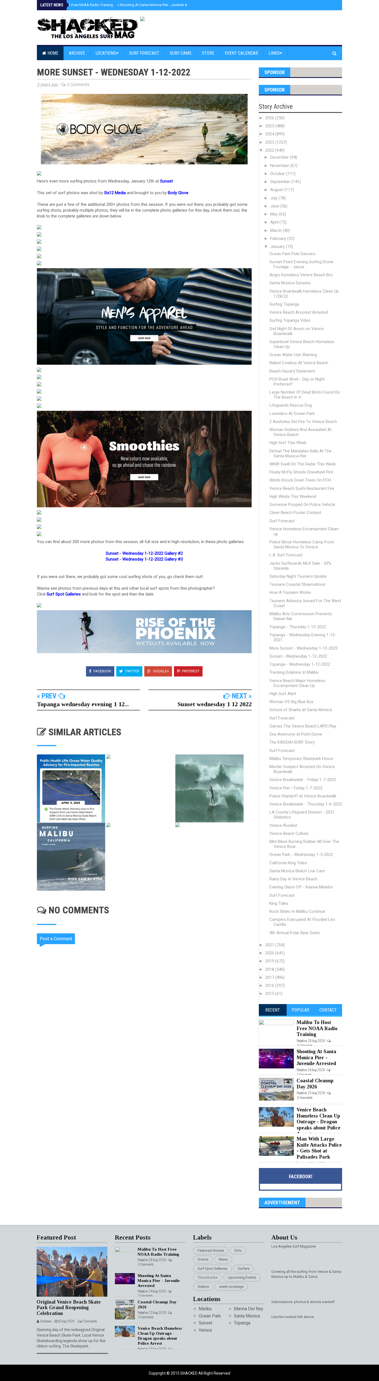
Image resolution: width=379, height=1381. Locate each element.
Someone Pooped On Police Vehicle (302, 504)
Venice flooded (283, 825)
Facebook (102, 671)
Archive (77, 53)
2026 (270, 117)
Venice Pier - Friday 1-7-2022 (295, 787)
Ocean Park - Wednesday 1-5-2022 (301, 854)
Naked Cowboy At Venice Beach (298, 362)
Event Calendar (241, 53)
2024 (270, 133)
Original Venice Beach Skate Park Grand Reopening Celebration (69, 1307)
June (275, 206)
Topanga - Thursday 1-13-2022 (297, 626)
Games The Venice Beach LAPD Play (302, 726)
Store (208, 53)
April (274, 222)
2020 (270, 953)
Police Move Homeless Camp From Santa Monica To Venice (301, 544)
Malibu (205, 1308)
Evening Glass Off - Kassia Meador (301, 887)
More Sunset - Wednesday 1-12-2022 (303, 648)
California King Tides (288, 862)
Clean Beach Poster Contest (295, 512)
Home (52, 53)
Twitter (131, 671)
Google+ (160, 671)
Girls (237, 1250)
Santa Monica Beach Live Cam (297, 870)
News (223, 1259)
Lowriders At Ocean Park (292, 413)
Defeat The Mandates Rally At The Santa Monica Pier (300, 453)
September (280, 181)
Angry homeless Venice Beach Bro (301, 274)
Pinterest (190, 671)
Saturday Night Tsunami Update (298, 576)
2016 (270, 985)
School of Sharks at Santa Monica (300, 709)
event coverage (231, 1286)
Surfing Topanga (284, 304)
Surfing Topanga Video (290, 320)
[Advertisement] (148, 1111)
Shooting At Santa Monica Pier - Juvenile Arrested (158, 5)
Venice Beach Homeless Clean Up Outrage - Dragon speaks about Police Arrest (318, 1121)
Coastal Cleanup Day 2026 (315, 1083)
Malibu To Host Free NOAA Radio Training (78, 5)
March (276, 230)
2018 (270, 969)
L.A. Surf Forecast (285, 555)
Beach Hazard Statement (292, 371)
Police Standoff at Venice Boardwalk (302, 796)
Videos (203, 1286)
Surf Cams (180, 53)
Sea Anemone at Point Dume (295, 734)
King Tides (278, 903)
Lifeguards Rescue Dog (290, 405)
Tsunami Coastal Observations (297, 584)
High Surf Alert (282, 693)
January (278, 246)
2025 (270, 125)
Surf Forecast (144, 53)
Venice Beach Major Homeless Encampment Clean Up (297, 683)
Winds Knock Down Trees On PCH (300, 480)
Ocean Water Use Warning (293, 354)
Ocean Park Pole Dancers (292, 253)
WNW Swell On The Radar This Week (302, 464)
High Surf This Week (287, 442)
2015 (270, 993)
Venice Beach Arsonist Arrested (298, 312)
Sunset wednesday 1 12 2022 (215, 704)
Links (274, 53)
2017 (270, 977)
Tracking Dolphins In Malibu (294, 672)
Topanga (242, 1323)
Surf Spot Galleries (213, 1268)
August (277, 189)
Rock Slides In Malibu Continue (297, 911)
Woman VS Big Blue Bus (291, 701)
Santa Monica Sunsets (289, 282)
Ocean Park (210, 1316)
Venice (205, 1330)
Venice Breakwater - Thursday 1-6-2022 (305, 804)
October (278, 173)
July (274, 198)
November (280, 165)
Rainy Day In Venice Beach (293, 878)
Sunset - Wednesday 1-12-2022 (298, 656)
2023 (270, 142)
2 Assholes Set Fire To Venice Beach (303, 421)
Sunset (205, 1323)
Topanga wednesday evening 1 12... (83, 704)
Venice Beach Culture (289, 833)
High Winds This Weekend (292, 496)
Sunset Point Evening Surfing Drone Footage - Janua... (301, 264)
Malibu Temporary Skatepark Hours (301, 758)
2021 (270, 944)
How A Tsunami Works (290, 592)
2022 (270, 150)
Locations (105, 53)
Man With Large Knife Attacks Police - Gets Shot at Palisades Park (319, 1148)
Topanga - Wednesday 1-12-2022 (299, 664)
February (278, 238)
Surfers (243, 1268)
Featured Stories (211, 1250)
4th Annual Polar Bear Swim (294, 932)
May (274, 214)
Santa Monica (247, 1316)
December (280, 157)
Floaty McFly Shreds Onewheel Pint (301, 472)
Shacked (189, 1373)
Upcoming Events (242, 1277)
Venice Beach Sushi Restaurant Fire (301, 488)
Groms (203, 1259)
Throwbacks (208, 1277)
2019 (270, 961)
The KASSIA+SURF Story (292, 742)
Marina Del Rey (248, 1308)
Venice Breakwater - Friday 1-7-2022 (302, 779)
